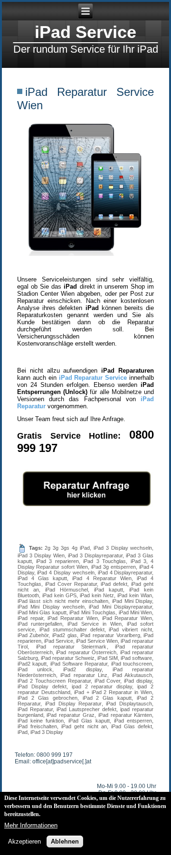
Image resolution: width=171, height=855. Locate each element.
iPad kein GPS (59, 595)
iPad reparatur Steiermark (71, 646)
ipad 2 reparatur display (102, 686)
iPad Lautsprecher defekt (86, 709)
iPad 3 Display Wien (41, 555)
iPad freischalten (37, 726)
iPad (23, 732)
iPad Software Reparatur (79, 664)
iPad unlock (35, 669)
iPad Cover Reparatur (71, 584)
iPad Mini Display (132, 601)
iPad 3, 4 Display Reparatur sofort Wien (86, 564)
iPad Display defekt (42, 686)
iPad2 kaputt (32, 664)
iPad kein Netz (97, 595)
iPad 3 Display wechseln (123, 548)
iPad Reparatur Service (93, 377)
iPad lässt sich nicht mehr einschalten (63, 601)
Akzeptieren (24, 841)
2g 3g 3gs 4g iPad (67, 548)
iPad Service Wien (97, 641)
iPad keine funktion (41, 720)
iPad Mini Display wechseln (51, 607)
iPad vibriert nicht (130, 629)
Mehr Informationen (30, 825)
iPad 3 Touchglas (104, 561)
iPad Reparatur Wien (73, 618)
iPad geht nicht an (84, 726)
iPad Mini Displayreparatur (120, 607)
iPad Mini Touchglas (92, 612)
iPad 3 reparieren (57, 561)
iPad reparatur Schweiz (68, 658)
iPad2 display (82, 669)
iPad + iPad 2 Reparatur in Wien (113, 692)
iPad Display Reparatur (73, 703)
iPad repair (30, 618)
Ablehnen (65, 841)
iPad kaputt (108, 589)
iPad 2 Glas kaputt (107, 698)
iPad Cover (108, 681)
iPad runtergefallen (40, 624)
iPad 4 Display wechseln (66, 572)
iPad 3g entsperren (113, 567)
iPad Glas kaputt (89, 720)
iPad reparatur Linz (83, 675)
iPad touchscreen (131, 664)
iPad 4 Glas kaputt (42, 578)
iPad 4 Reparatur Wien (102, 578)
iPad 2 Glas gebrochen (47, 698)
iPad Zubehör (33, 635)
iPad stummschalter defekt (71, 629)
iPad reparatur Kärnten (125, 715)
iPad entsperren (133, 720)
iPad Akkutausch (132, 675)
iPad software (136, 658)
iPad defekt (114, 584)
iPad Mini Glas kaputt (42, 612)
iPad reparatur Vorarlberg (110, 635)
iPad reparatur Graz (71, 715)
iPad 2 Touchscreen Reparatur (54, 681)
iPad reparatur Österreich (86, 652)
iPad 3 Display (46, 732)
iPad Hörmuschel (66, 589)
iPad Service (85, 32)
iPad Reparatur (35, 709)
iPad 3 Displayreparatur (95, 555)
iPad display (138, 681)
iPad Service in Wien (94, 624)
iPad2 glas (64, 635)
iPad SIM (107, 658)
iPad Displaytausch (129, 703)
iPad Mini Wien (135, 612)
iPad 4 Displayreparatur (125, 572)
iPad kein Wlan (134, 595)
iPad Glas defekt (131, 726)
